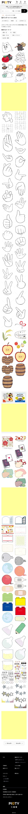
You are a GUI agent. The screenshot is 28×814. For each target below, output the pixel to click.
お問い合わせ (6, 781)
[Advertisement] (14, 97)
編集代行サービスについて (20, 762)
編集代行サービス (18, 757)
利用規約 (5, 789)
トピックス (5, 773)
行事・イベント (16, 35)
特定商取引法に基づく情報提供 (9, 791)
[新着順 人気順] (14, 20)
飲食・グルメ (6, 35)
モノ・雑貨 (13, 32)
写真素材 (5, 765)
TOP (3, 15)
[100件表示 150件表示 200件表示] (23, 20)
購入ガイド (17, 768)
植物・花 (5, 32)
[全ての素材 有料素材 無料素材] (5, 20)
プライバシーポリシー (7, 797)
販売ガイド (5, 768)
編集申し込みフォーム (19, 759)
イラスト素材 (17, 765)
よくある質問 (6, 778)
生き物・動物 (6, 38)
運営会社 (17, 773)
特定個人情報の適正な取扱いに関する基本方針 (13, 794)
